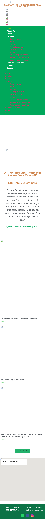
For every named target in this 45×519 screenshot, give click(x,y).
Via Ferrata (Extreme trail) (19, 55)
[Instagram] (32, 515)
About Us (11, 31)
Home (9, 28)
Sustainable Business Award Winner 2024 (19, 319)
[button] (22, 71)
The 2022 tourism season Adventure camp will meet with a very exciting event (21, 435)
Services (10, 36)
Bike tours (13, 52)
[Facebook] (27, 515)
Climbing (13, 44)
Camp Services (15, 39)
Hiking (12, 42)
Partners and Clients (15, 63)
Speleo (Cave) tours (17, 47)
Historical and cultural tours (20, 57)
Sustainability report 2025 (12, 380)
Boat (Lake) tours (16, 49)
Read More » (4, 321)
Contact (10, 68)
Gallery (10, 65)
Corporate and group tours (19, 60)
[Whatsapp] (22, 515)
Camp (9, 34)
